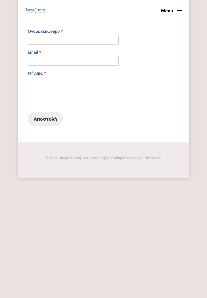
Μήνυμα (37, 73)
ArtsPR (156, 158)
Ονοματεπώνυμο (45, 31)
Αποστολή (45, 119)
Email (34, 52)
